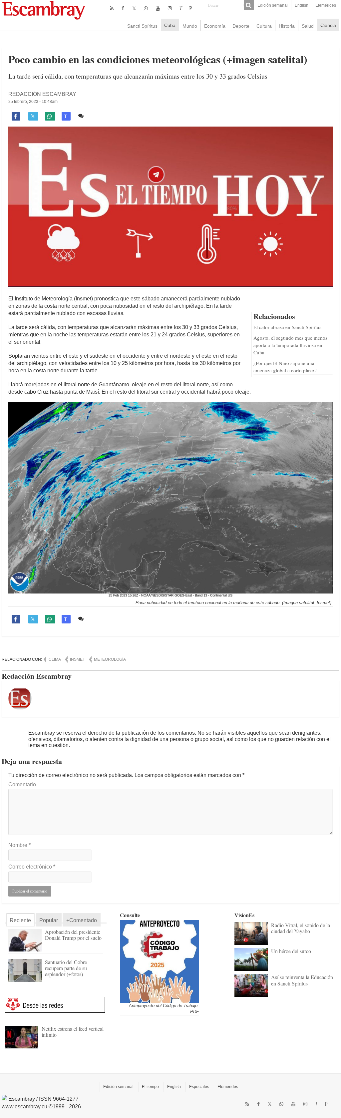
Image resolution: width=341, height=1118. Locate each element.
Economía (214, 26)
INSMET (77, 659)
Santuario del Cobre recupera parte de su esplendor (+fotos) (66, 967)
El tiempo (150, 1086)
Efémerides (227, 1086)
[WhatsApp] (146, 8)
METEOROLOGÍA (110, 659)
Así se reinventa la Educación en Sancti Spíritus (302, 979)
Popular (48, 920)
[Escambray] (43, 10)
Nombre (19, 845)
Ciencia (328, 25)
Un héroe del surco (291, 950)
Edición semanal (272, 5)
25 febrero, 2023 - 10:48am (33, 101)
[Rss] (111, 8)
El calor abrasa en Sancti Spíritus (287, 327)
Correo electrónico (31, 867)
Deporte (240, 26)
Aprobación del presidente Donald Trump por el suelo (73, 934)
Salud (308, 26)
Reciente (20, 920)
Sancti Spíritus (142, 26)
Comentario (22, 784)
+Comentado (81, 920)
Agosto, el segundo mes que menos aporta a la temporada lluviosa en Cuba (290, 345)
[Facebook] (123, 8)
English (301, 5)
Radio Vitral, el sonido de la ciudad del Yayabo (300, 928)
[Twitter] (134, 8)
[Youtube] (158, 8)
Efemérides (325, 5)
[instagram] (169, 8)
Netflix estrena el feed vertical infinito (73, 1031)
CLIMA (55, 659)
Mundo (189, 26)
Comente (97, 116)
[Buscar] (249, 5)
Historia (287, 26)
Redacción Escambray (42, 94)
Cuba (169, 25)
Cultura (264, 26)
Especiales (199, 1086)
